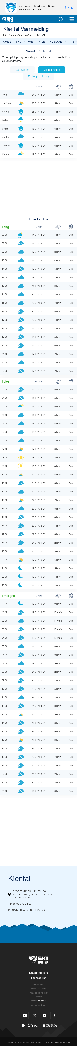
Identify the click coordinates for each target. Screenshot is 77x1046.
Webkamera (58, 41)
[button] (61, 19)
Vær (42, 41)
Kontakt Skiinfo (38, 973)
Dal (22, 69)
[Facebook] (54, 1015)
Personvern (38, 984)
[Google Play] (30, 1025)
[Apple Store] (49, 1025)
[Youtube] (25, 1015)
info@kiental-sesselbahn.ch (28, 909)
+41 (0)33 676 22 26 (20, 903)
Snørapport (25, 41)
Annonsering (38, 978)
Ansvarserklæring (38, 988)
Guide (7, 41)
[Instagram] (44, 1015)
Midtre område (52, 69)
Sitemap (38, 996)
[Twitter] (34, 1015)
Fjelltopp (38, 76)
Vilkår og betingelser (39, 992)
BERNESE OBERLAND (17, 34)
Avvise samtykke (38, 1004)
